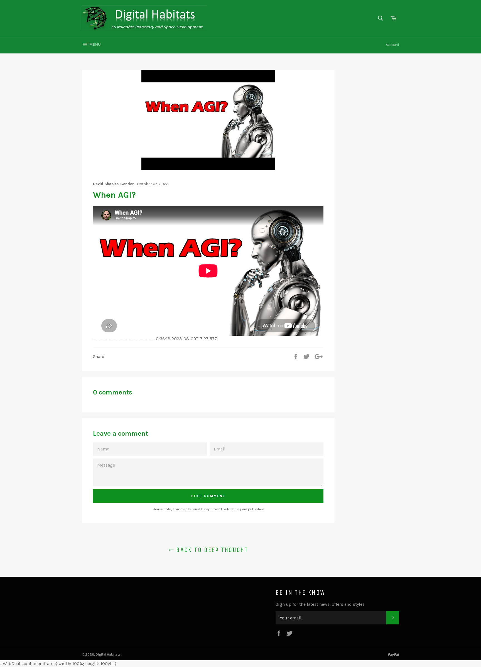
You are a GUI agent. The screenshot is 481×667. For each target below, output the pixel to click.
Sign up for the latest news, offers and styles (320, 604)
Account (392, 45)
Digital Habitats (108, 654)
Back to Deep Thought (211, 550)
